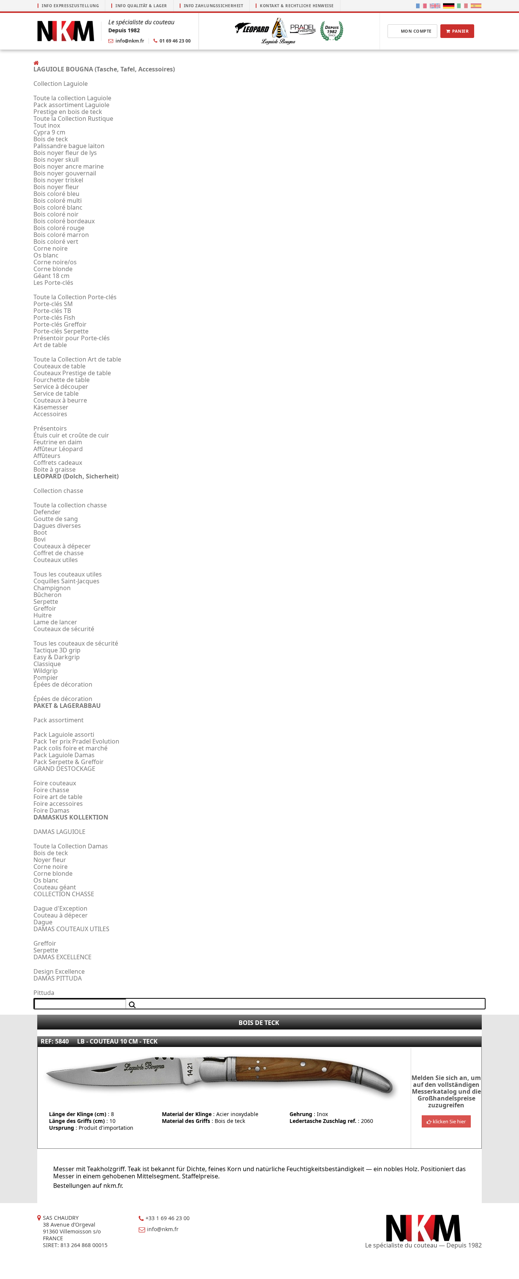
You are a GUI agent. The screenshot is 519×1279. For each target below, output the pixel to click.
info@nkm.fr (130, 41)
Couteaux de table (59, 366)
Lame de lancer (55, 622)
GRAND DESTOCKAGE (64, 768)
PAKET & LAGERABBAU (67, 705)
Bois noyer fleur (56, 187)
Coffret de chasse (58, 553)
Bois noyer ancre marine (68, 166)
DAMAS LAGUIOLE (59, 831)
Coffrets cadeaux (57, 462)
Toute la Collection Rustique (73, 118)
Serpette (45, 601)
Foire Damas (51, 810)
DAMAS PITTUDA (57, 978)
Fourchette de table (61, 380)
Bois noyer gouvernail (64, 173)
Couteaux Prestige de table (72, 373)
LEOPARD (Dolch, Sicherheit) (76, 476)
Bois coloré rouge (58, 228)
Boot (40, 532)
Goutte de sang (55, 519)
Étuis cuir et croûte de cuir (71, 435)
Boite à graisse (54, 469)
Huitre (42, 615)
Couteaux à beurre (60, 400)
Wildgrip (45, 670)
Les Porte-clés (53, 282)
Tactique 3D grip (57, 650)
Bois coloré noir (56, 214)
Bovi (39, 539)
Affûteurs (46, 456)
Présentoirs (50, 428)
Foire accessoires (58, 803)
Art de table (50, 345)
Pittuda (43, 992)
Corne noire (50, 248)
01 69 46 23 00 (175, 41)
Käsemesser (50, 407)
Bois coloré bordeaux (64, 221)
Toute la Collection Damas (70, 846)
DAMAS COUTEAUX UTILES (71, 929)
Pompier (45, 677)
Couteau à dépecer (60, 915)
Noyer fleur (49, 860)
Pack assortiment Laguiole (71, 105)
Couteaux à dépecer (62, 546)
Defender (47, 512)
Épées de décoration (62, 684)
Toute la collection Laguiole (72, 98)
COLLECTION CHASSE (63, 894)
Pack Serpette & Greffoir (68, 762)
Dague (42, 922)
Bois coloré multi (57, 200)
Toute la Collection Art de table (77, 359)
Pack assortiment (58, 720)
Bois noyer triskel (58, 180)
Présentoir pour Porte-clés (71, 338)
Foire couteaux (54, 783)
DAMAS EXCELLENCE (62, 957)
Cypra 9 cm (49, 132)
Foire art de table (57, 797)
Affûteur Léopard (58, 449)
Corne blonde (53, 269)
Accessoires (50, 414)
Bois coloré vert (55, 241)
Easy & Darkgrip (56, 657)
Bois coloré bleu (56, 193)
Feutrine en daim (57, 442)
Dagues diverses (57, 525)
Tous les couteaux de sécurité (75, 643)
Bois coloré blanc (57, 207)
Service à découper (60, 386)
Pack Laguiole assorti (63, 734)
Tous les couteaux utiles (67, 574)
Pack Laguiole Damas (64, 755)
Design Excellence (59, 971)
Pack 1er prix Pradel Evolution (76, 741)
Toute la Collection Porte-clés (75, 297)
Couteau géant (54, 887)
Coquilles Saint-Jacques (66, 581)
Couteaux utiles (55, 560)
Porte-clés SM (53, 304)
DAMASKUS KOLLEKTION (70, 817)
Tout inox (46, 125)
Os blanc (46, 255)
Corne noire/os (55, 262)
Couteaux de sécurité (63, 629)
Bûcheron (47, 595)
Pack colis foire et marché (70, 748)
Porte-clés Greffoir (60, 324)
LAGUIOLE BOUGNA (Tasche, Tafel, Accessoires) (104, 69)
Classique (47, 664)
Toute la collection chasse (70, 505)
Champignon (52, 588)
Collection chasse (58, 490)
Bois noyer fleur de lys (65, 152)
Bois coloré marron (61, 235)
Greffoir (44, 608)
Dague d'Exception (60, 908)
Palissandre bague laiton (68, 146)
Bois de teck (50, 139)
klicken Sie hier (449, 1121)
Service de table (56, 393)
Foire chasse (51, 790)
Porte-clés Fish (54, 317)
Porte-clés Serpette (61, 331)
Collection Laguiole (60, 83)
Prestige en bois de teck (67, 111)
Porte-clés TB (52, 310)
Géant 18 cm (51, 276)
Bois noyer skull (56, 159)
